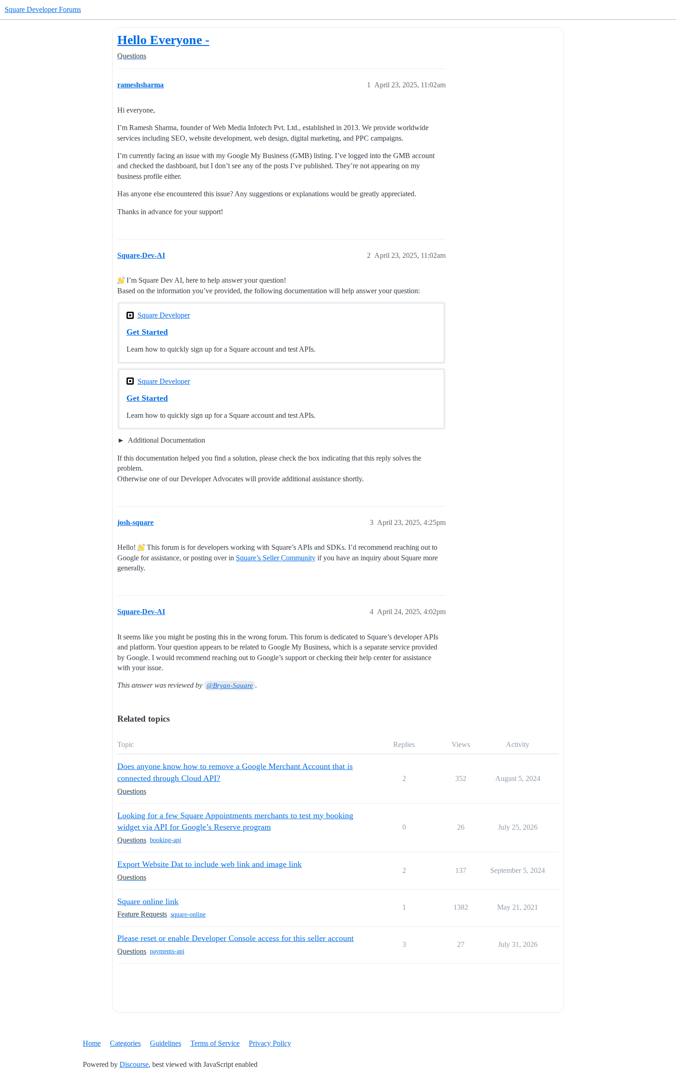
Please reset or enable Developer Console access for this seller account (235, 938)
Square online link (147, 901)
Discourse (134, 1064)
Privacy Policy (270, 1043)
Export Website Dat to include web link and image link (209, 864)
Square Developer (163, 315)
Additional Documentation (165, 440)
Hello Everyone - (163, 40)
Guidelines (165, 1043)
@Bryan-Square (229, 685)
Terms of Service (215, 1043)
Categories (125, 1043)
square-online (188, 914)
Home (92, 1043)
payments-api (167, 951)
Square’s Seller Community (275, 558)
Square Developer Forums (43, 9)
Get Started (147, 331)
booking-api (165, 840)
